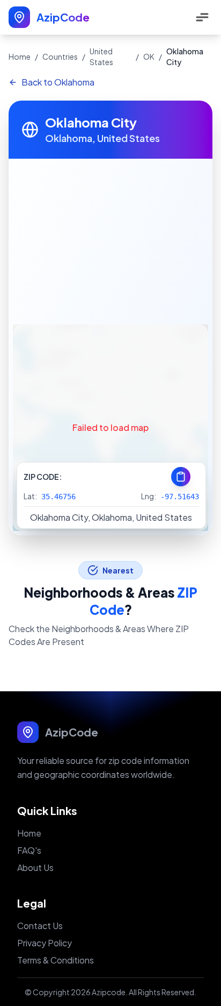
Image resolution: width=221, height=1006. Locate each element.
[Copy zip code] (180, 476)
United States (101, 56)
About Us (35, 867)
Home (20, 56)
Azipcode (109, 992)
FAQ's (29, 850)
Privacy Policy (44, 942)
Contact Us (40, 925)
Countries (60, 56)
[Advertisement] (110, 239)
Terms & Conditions (55, 960)
